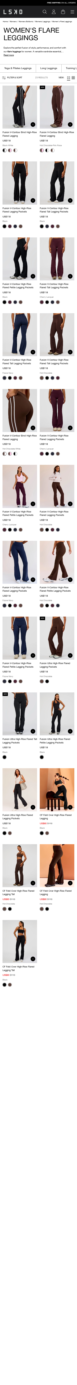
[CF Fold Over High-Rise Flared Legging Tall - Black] (10, 909)
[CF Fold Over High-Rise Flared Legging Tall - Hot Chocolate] (4, 909)
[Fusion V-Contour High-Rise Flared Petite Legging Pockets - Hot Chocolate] (20, 302)
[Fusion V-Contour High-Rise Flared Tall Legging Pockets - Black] (42, 226)
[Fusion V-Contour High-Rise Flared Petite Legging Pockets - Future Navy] (15, 302)
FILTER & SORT (14, 77)
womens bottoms (26, 22)
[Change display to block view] (73, 77)
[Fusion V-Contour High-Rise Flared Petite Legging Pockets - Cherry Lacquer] (10, 302)
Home (5, 22)
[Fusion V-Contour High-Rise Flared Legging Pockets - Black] (4, 226)
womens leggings (42, 22)
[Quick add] (33, 124)
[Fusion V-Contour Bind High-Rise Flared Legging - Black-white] (4, 150)
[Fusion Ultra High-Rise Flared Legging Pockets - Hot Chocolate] (42, 681)
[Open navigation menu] (72, 12)
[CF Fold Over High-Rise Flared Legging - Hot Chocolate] (47, 833)
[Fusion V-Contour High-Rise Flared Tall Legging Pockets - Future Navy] (47, 226)
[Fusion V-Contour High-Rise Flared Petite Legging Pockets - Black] (4, 302)
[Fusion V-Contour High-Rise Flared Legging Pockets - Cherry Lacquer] (10, 226)
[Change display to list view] (68, 77)
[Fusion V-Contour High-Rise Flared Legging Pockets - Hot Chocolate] (20, 226)
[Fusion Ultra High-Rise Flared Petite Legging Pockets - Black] (42, 757)
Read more (9, 55)
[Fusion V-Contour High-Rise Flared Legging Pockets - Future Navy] (15, 226)
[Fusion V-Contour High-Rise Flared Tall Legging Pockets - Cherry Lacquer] (52, 226)
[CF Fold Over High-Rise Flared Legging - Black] (42, 833)
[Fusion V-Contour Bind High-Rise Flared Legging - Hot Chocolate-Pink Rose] (10, 150)
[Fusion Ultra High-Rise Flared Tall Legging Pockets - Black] (4, 757)
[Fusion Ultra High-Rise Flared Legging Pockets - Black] (47, 681)
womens (13, 22)
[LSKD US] (13, 12)
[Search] (46, 12)
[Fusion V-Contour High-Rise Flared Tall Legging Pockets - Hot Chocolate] (58, 226)
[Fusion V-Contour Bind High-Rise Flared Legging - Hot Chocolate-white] (15, 150)
